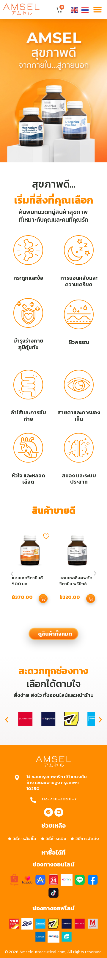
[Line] (58, 812)
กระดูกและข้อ (28, 278)
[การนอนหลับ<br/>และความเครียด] (79, 250)
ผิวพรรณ (78, 342)
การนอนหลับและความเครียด (78, 281)
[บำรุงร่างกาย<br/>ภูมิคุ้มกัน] (28, 313)
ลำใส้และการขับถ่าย (28, 415)
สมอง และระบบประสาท (79, 478)
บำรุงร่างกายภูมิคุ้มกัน (28, 344)
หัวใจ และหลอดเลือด (28, 478)
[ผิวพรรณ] (79, 314)
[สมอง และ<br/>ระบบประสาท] (79, 448)
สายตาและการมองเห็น (78, 415)
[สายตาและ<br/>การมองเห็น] (79, 384)
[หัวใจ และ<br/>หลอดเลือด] (28, 448)
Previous (12, 574)
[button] (97, 9)
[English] (74, 10)
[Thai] (85, 10)
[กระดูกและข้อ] (28, 250)
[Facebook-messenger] (48, 812)
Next (95, 573)
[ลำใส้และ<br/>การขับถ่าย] (28, 384)
